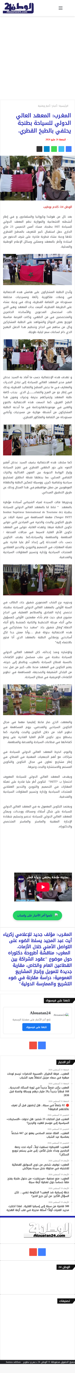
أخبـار (54, 105)
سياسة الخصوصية (62, 1288)
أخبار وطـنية (44, 105)
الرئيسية (64, 105)
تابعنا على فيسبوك (36, 1027)
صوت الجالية (65, 1341)
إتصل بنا (67, 1275)
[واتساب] (54, 149)
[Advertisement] (37, 59)
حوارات (68, 1347)
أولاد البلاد (66, 1328)
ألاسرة (68, 1315)
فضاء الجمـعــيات (63, 1353)
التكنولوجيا (66, 1334)
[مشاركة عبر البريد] (39, 149)
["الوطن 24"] (18, 8)
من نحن (68, 1282)
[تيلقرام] (47, 149)
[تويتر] (61, 149)
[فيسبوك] (69, 149)
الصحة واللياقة (64, 1322)
